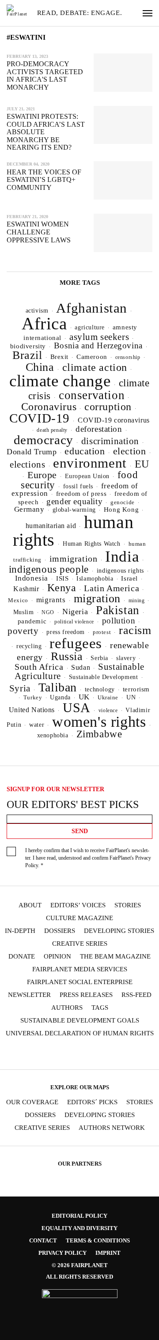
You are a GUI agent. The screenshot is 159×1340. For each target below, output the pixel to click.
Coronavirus (49, 406)
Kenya (61, 587)
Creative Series (79, 943)
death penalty (52, 430)
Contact (43, 1240)
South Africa (39, 667)
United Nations (32, 709)
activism (37, 310)
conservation (92, 395)
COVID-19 (39, 418)
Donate (21, 956)
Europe (42, 474)
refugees (75, 643)
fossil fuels (78, 486)
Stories (127, 905)
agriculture (90, 327)
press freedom (65, 632)
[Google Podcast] (139, 1053)
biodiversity (28, 346)
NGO (48, 612)
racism (135, 630)
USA (77, 707)
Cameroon (91, 356)
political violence (74, 622)
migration (97, 598)
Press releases (86, 995)
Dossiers (59, 931)
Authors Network (112, 1128)
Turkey (32, 697)
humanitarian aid (51, 525)
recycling (29, 645)
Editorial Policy (79, 1216)
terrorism (136, 689)
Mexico (18, 600)
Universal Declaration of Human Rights (80, 1033)
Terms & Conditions (98, 1240)
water (36, 724)
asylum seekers (99, 337)
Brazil (27, 355)
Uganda (60, 697)
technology (100, 689)
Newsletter (29, 995)
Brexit (59, 356)
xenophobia (52, 735)
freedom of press (81, 493)
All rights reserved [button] (79, 1276)
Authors (67, 1007)
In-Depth (20, 931)
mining (137, 600)
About (30, 905)
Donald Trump (32, 451)
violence (108, 710)
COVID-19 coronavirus (114, 420)
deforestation (99, 429)
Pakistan (118, 610)
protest (102, 632)
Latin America (111, 588)
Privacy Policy (62, 1253)
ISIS (62, 578)
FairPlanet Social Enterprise (79, 982)
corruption (108, 406)
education (84, 451)
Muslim (23, 612)
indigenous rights (120, 570)
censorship (127, 357)
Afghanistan (91, 308)
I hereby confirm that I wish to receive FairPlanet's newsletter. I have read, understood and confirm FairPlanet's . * (88, 857)
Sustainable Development (103, 676)
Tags (99, 1007)
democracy (43, 440)
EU (142, 464)
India (122, 556)
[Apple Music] (122, 1053)
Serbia (99, 658)
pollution (118, 620)
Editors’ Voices (78, 905)
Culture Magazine (79, 918)
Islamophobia (94, 578)
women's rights (99, 721)
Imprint (108, 1253)
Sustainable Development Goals (79, 1020)
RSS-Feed (136, 995)
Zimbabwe (99, 734)
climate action (94, 367)
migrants (51, 600)
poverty (23, 631)
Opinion (57, 956)
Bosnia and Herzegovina (98, 345)
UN (131, 697)
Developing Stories (119, 931)
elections (27, 464)
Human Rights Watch (92, 543)
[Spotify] (105, 1053)
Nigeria (75, 611)
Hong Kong (121, 509)
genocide (122, 502)
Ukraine (108, 698)
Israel (129, 578)
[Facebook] (19, 1053)
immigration (73, 558)
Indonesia (31, 578)
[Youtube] (70, 1053)
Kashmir (26, 589)
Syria (19, 688)
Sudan (80, 667)
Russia (67, 656)
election (129, 451)
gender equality (74, 501)
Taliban (57, 687)
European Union (87, 475)
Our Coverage (32, 1102)
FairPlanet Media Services (79, 969)
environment (90, 463)
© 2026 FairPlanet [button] (80, 1265)
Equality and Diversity (79, 1228)
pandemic (32, 621)
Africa (44, 323)
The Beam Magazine (115, 956)
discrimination (110, 441)
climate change (59, 381)
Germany (29, 509)
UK (84, 697)
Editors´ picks (92, 1102)
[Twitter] (54, 1053)
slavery (126, 657)
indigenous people (49, 569)
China (40, 367)
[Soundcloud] (88, 1053)
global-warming (74, 509)
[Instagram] (36, 1053)
